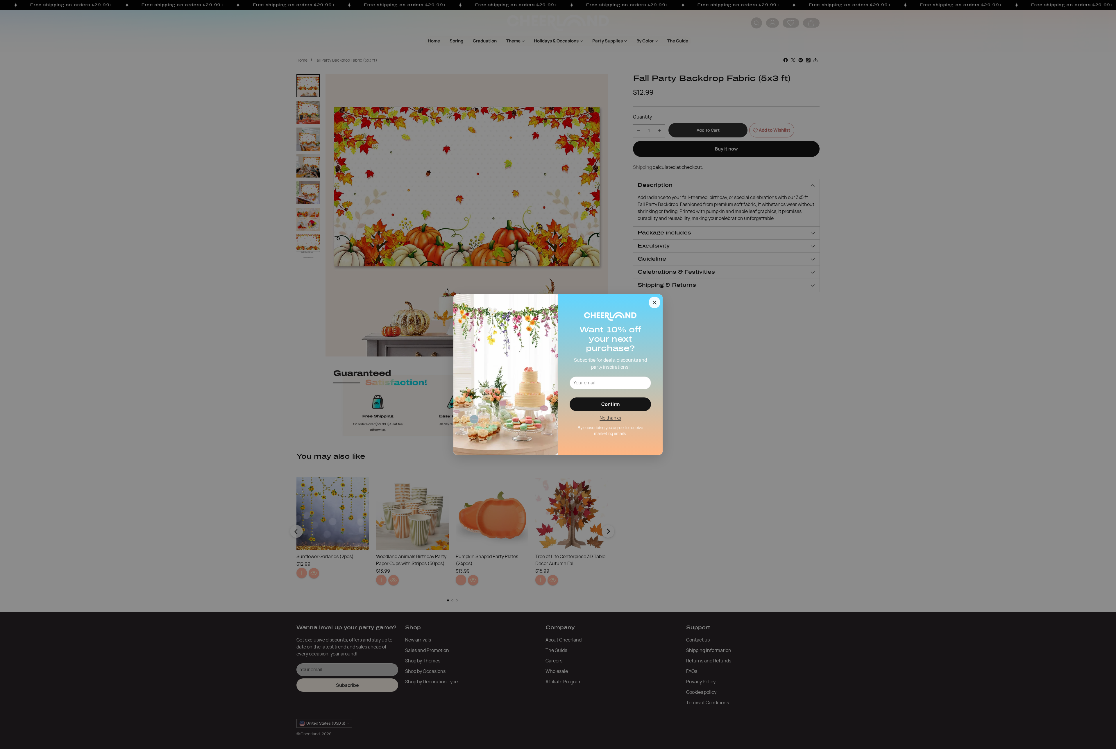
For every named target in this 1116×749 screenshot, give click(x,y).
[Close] (654, 302)
